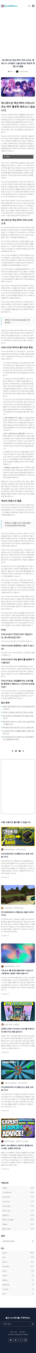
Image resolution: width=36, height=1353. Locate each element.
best (18, 1257)
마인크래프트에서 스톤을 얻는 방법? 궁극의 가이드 (17, 913)
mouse (18, 1275)
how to (18, 1253)
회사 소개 (13, 1332)
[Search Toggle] (29, 6)
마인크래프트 (21, 849)
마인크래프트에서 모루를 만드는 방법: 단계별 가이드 (17, 855)
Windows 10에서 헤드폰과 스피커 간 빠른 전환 (18, 727)
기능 (18, 966)
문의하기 (23, 1332)
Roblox (18, 1224)
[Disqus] (18, 787)
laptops (18, 1280)
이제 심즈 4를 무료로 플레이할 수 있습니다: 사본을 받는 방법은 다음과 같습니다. (17, 971)
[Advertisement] (18, 30)
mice (18, 1294)
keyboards (18, 1285)
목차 (8, 157)
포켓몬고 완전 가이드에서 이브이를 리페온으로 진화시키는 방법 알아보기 (18, 1030)
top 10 (18, 1271)
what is (18, 1262)
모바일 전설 (18, 1206)
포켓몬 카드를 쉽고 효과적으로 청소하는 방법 (18, 712)
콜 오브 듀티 (18, 1211)
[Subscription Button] (32, 1324)
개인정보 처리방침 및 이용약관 (18, 1334)
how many (18, 1266)
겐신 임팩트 (18, 1197)
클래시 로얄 (18, 1229)
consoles (18, 1289)
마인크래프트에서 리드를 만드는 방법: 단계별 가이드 (17, 1088)
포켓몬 (17, 1024)
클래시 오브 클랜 (22, 1141)
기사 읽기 (4, 877)
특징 (11, 71)
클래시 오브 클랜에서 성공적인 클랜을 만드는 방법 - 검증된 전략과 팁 (17, 1146)
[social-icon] (11, 1340)
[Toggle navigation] (33, 6)
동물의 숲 (18, 1215)
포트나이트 (18, 1201)
